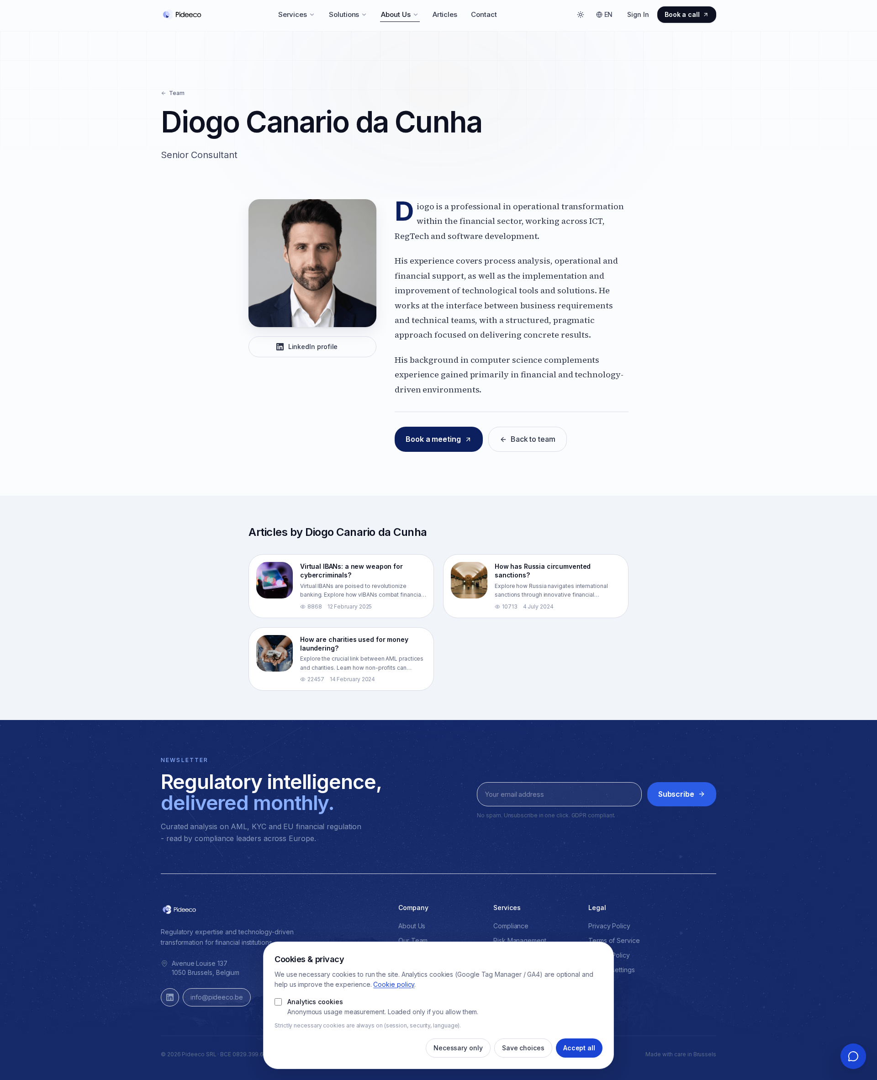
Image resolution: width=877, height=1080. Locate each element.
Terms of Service (614, 940)
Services (292, 14)
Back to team (533, 439)
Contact (484, 14)
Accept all (579, 1048)
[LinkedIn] (170, 997)
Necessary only (458, 1048)
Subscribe (676, 794)
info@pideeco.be (216, 997)
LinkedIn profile (313, 346)
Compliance (510, 926)
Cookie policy (393, 984)
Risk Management (519, 940)
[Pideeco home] (182, 14)
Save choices (523, 1048)
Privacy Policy (609, 926)
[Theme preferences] (580, 14)
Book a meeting (433, 439)
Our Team (413, 940)
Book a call (682, 14)
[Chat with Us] (853, 1056)
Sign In (638, 14)
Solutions (344, 14)
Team (177, 93)
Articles (445, 14)
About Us (395, 14)
